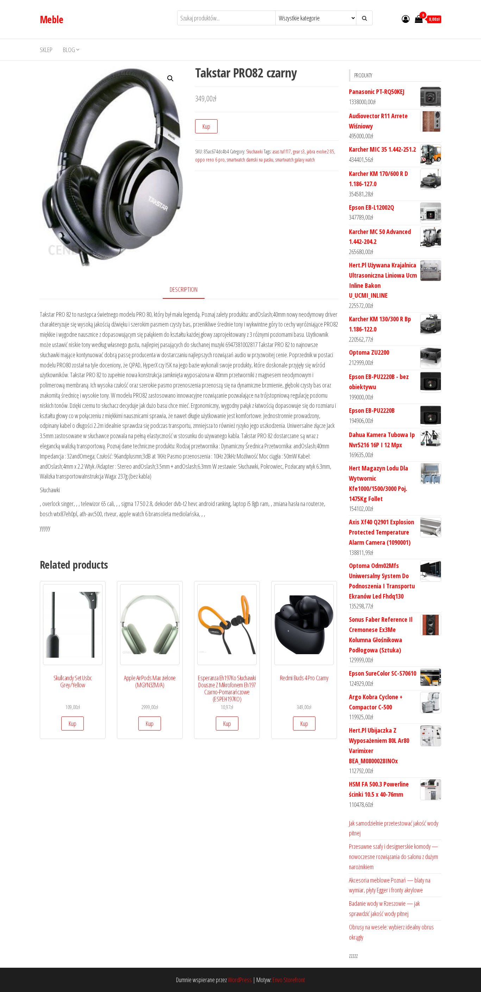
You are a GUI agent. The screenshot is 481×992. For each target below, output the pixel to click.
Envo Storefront (289, 979)
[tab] (189, 290)
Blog (69, 49)
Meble (51, 19)
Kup (206, 126)
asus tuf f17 (282, 151)
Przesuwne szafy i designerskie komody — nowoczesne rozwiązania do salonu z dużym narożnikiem (393, 856)
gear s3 (299, 151)
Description (184, 289)
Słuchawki (254, 151)
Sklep (46, 49)
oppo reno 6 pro (210, 159)
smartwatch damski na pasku (250, 159)
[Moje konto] (406, 18)
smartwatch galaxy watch (295, 159)
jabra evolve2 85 (320, 151)
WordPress (240, 979)
